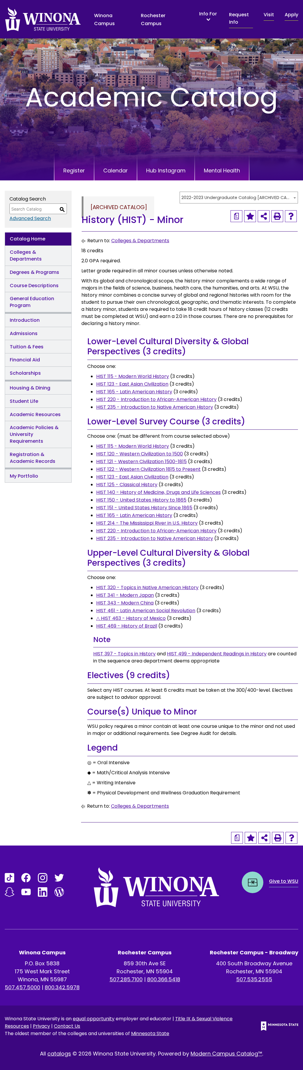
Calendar (115, 170)
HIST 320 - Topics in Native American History (147, 587)
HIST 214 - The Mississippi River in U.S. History (147, 523)
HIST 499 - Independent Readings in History (217, 653)
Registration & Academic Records (32, 458)
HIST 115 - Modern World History (132, 376)
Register (74, 170)
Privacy (41, 1026)
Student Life (24, 401)
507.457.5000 (22, 987)
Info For (208, 14)
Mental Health (222, 170)
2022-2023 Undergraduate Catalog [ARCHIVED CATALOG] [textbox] (235, 198)
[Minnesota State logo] (275, 1026)
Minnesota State (150, 1033)
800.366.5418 (163, 979)
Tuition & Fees (26, 346)
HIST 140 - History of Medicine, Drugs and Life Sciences (158, 492)
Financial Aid (25, 359)
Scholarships (25, 373)
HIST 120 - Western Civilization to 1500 (139, 453)
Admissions (24, 333)
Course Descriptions (34, 285)
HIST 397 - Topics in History (124, 653)
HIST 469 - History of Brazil (126, 626)
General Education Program (32, 302)
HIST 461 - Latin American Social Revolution (145, 610)
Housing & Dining (30, 387)
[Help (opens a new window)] (291, 216)
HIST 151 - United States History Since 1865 (144, 507)
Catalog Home (27, 238)
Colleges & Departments (26, 255)
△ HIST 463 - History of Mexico (131, 618)
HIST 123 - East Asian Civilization (132, 384)
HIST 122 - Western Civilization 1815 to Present (148, 469)
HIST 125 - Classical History (126, 484)
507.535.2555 (254, 979)
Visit (269, 14)
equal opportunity (94, 1018)
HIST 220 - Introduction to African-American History (156, 399)
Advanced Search (30, 218)
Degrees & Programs (34, 272)
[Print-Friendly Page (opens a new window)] (277, 216)
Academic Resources (35, 414)
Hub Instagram (166, 170)
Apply (291, 14)
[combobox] (239, 197)
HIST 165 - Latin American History (134, 391)
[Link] (9, 877)
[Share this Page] (264, 216)
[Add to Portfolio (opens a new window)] (250, 216)
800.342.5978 (62, 987)
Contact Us (67, 1026)
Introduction (25, 320)
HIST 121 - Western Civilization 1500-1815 (141, 461)
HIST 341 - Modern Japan (125, 595)
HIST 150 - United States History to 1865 (141, 500)
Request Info (239, 18)
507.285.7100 (126, 979)
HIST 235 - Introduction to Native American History (154, 407)
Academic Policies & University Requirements (34, 434)
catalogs (59, 1053)
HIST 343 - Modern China (125, 602)
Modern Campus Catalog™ (226, 1053)
